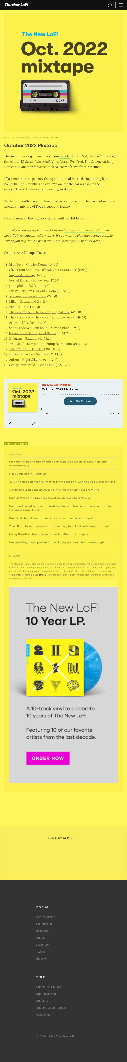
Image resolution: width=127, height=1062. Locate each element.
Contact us (43, 1014)
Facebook (42, 944)
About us (42, 1000)
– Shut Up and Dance (32, 333)
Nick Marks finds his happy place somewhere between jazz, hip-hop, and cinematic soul (58, 463)
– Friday (22, 275)
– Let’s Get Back (28, 354)
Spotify (40, 937)
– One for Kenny (28, 264)
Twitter (40, 951)
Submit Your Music (48, 987)
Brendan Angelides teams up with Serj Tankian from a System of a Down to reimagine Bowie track (60, 507)
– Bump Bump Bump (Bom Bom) (40, 343)
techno (23, 443)
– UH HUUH (27, 349)
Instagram (42, 930)
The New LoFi (16, 5)
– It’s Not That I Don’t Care (43, 269)
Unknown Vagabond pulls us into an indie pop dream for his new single (56, 542)
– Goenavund (22, 301)
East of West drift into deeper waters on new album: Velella (49, 497)
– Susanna (23, 338)
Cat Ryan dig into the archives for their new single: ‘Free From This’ (54, 489)
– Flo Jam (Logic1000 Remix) (34, 291)
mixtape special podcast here (78, 240)
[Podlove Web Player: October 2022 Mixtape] (63, 403)
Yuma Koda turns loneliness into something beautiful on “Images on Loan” (59, 526)
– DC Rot (24, 285)
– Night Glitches (25, 359)
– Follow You (29, 280)
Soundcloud (44, 924)
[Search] (111, 5)
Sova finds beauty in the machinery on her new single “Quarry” (51, 517)
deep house (11, 443)
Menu (121, 5)
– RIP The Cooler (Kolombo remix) (42, 317)
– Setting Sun (32, 365)
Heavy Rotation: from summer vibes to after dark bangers (48, 534)
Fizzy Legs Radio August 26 (27, 473)
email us (43, 574)
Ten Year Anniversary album (84, 230)
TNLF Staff (21, 137)
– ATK (19, 306)
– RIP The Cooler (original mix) (39, 312)
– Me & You (22, 322)
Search (110, 5)
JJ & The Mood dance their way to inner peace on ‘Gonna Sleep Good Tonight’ (62, 481)
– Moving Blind (39, 328)
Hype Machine (45, 917)
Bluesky (41, 958)
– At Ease (27, 296)
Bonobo (65, 156)
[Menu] (119, 5)
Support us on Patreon (51, 1007)
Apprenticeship (46, 994)
